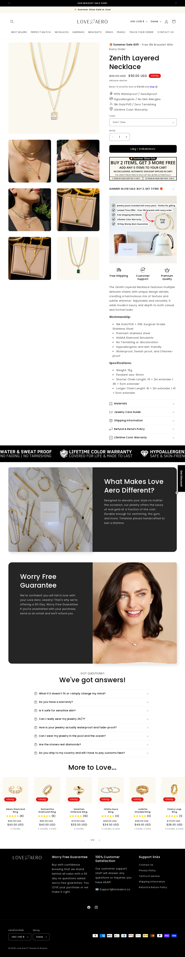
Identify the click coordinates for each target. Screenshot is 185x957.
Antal (112, 130)
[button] (12, 21)
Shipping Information (152, 881)
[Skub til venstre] (86, 840)
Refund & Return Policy (153, 887)
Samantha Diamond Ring (47, 810)
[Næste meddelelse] (176, 3)
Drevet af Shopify (38, 948)
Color (112, 116)
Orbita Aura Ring (111, 810)
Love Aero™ (23, 948)
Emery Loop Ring (174, 810)
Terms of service (149, 876)
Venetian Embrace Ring (79, 810)
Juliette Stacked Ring (143, 810)
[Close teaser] (176, 492)
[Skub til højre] (99, 840)
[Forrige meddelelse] (9, 3)
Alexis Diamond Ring (15, 810)
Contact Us (146, 864)
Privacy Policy (147, 870)
